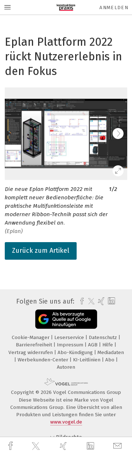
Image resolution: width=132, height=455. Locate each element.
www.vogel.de (66, 422)
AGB (93, 345)
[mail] (118, 446)
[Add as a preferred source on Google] (66, 319)
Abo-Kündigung (76, 352)
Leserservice (69, 337)
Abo (110, 360)
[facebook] (11, 446)
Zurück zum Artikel (40, 251)
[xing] (64, 446)
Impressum (71, 345)
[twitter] (37, 446)
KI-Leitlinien (87, 360)
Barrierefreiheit (35, 345)
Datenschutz (103, 337)
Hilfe (108, 345)
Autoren (66, 367)
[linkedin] (91, 446)
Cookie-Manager (31, 337)
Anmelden (113, 7)
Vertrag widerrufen (31, 352)
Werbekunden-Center (44, 360)
